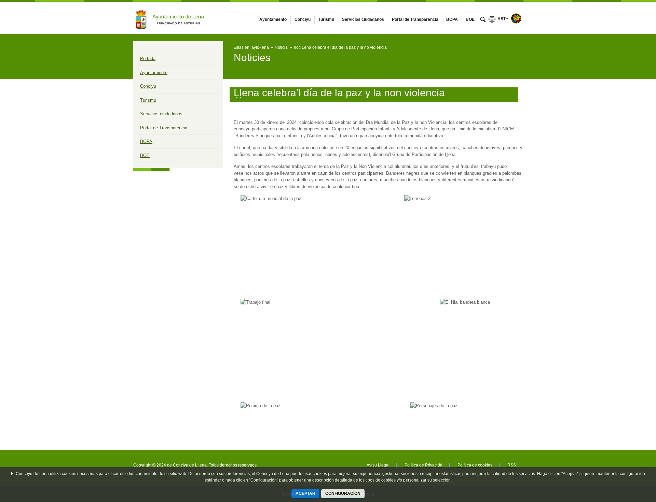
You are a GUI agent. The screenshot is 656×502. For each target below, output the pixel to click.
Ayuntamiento (153, 72)
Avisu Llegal (378, 465)
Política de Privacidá (423, 465)
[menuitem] (273, 19)
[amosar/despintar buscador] (483, 20)
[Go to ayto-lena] (170, 18)
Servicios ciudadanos (161, 113)
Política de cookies (474, 465)
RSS (511, 465)
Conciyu (148, 86)
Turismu (148, 100)
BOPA (146, 141)
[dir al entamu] (629, 461)
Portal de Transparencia (163, 127)
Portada (147, 58)
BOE (145, 155)
